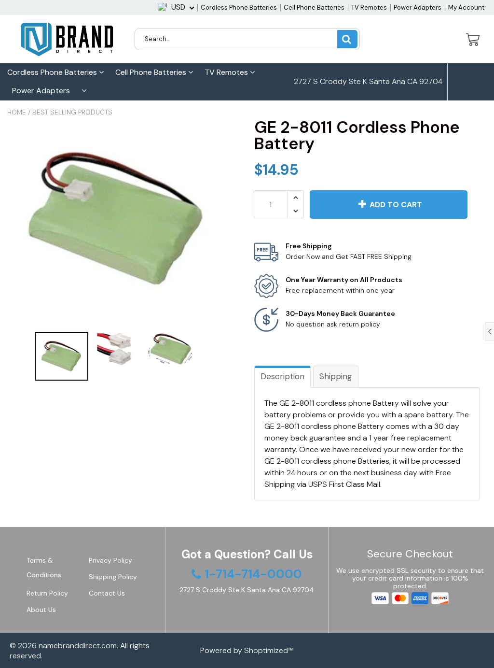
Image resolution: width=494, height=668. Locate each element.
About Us (41, 609)
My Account (466, 7)
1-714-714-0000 (331, 118)
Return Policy (47, 593)
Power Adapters (417, 7)
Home (16, 112)
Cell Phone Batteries (314, 7)
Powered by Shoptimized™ (247, 650)
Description (282, 376)
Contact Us (107, 593)
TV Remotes (369, 7)
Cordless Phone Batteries (239, 7)
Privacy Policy (110, 560)
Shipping (335, 376)
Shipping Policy (113, 576)
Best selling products (72, 112)
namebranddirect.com (78, 645)
